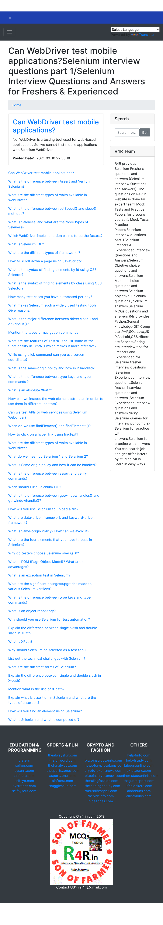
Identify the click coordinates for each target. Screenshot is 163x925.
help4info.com (138, 755)
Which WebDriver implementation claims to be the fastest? (55, 235)
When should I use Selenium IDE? (34, 487)
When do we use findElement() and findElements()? (49, 426)
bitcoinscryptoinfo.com (103, 760)
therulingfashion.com (101, 781)
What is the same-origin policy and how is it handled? (51, 368)
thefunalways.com (62, 765)
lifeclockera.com (139, 786)
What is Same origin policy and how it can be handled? (52, 465)
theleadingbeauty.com (102, 786)
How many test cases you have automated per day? (50, 297)
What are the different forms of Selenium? (42, 667)
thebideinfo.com (101, 796)
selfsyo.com (24, 781)
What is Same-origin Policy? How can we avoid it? (48, 531)
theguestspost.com (139, 781)
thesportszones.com (62, 770)
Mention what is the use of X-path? (36, 689)
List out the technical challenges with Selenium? (46, 658)
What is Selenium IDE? (26, 244)
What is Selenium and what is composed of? (43, 719)
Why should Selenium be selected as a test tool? (47, 650)
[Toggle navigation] (9, 32)
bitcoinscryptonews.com (104, 775)
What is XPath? (20, 641)
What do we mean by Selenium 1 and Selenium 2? (48, 456)
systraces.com (24, 786)
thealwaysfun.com (62, 755)
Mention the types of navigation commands (43, 332)
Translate (146, 34)
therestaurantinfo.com (140, 775)
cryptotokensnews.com (103, 770)
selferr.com (24, 765)
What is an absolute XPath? (30, 390)
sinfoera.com (24, 775)
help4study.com (139, 760)
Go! (145, 132)
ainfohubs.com (139, 791)
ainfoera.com (62, 781)
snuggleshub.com (62, 786)
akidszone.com (139, 770)
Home (16, 105)
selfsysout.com (24, 791)
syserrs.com (24, 770)
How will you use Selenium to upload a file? (43, 509)
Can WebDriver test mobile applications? (56, 126)
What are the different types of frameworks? (44, 252)
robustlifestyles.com (101, 791)
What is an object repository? (32, 611)
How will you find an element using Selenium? (45, 711)
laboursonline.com (138, 765)
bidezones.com (101, 801)
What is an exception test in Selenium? (39, 575)
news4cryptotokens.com (104, 765)
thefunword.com (62, 760)
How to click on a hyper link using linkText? (43, 434)
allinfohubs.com (139, 796)
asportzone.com (62, 775)
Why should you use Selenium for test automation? (49, 619)
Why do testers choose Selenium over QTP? (43, 553)
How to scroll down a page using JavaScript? (45, 261)
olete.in (24, 760)
